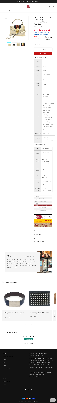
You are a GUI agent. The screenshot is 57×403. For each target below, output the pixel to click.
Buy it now (43, 53)
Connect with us (7, 368)
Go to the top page (8, 356)
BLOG (4, 372)
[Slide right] (27, 44)
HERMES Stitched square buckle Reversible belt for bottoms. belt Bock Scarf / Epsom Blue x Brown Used (14, 314)
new (4, 362)
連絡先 (5, 384)
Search (5, 359)
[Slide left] (6, 44)
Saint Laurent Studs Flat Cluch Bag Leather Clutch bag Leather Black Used (39, 313)
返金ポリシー (6, 378)
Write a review (28, 339)
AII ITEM (5, 365)
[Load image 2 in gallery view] (14, 44)
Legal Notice (6, 381)
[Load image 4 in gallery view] (23, 44)
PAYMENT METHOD (39, 44)
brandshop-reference (26, 401)
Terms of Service (7, 375)
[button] (4, 6)
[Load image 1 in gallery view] (9, 44)
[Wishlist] (9, 11)
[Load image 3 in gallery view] (18, 44)
